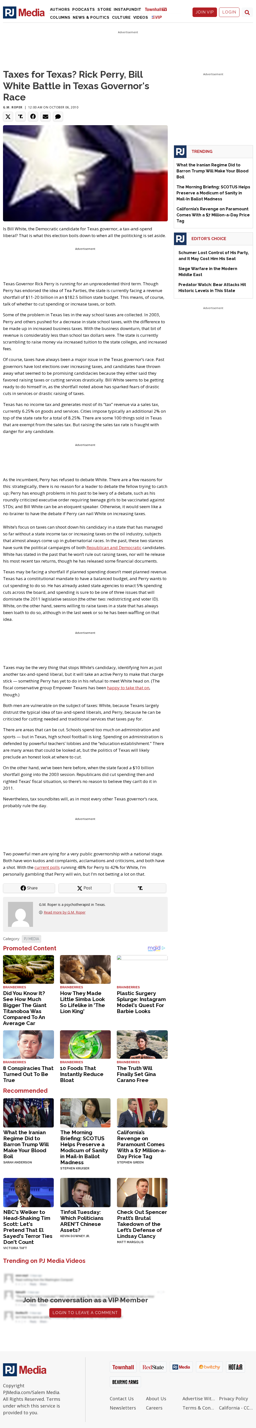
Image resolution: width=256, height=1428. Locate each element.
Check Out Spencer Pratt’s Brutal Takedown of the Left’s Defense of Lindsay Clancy (142, 1224)
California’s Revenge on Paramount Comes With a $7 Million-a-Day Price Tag (141, 1144)
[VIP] (156, 17)
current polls (47, 867)
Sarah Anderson (17, 1162)
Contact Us (122, 1399)
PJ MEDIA (31, 939)
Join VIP (205, 12)
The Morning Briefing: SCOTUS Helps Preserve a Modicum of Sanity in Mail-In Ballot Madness (84, 1147)
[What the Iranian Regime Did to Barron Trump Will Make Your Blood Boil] (28, 1112)
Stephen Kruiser (74, 1168)
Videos (140, 17)
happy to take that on (128, 688)
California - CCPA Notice (236, 1408)
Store (105, 9)
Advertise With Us (199, 1399)
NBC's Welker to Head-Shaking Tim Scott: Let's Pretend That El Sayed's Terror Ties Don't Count (27, 1227)
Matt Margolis (130, 1242)
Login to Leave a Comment (85, 1312)
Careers (154, 1408)
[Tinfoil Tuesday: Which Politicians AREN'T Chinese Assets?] (85, 1192)
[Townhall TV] (158, 9)
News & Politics (91, 17)
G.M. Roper (12, 107)
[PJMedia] (24, 12)
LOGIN (229, 12)
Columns (60, 17)
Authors (60, 9)
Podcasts (83, 9)
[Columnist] (22, 914)
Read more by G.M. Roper (65, 912)
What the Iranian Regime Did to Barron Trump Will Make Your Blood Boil (25, 1144)
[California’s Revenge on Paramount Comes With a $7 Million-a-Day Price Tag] (142, 1112)
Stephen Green (130, 1162)
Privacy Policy (233, 1399)
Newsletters (123, 1408)
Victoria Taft (15, 1248)
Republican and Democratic (114, 547)
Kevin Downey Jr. (75, 1236)
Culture (121, 17)
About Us (156, 1399)
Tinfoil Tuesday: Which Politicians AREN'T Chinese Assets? (82, 1221)
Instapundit (128, 9)
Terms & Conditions (199, 1408)
